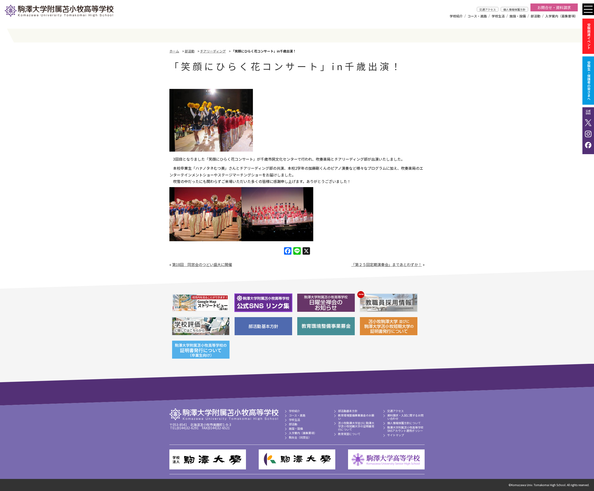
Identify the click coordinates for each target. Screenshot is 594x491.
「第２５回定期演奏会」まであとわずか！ (386, 264)
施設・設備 (518, 16)
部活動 (535, 16)
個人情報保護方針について (404, 423)
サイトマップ (395, 435)
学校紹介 (456, 16)
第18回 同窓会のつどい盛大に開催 (202, 264)
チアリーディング (213, 51)
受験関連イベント (589, 36)
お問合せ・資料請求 (554, 7)
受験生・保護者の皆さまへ (589, 80)
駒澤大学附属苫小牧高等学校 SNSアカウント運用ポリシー (405, 428)
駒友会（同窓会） (300, 437)
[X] (306, 251)
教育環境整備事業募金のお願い (356, 416)
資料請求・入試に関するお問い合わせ (405, 416)
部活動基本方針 (348, 411)
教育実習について (349, 434)
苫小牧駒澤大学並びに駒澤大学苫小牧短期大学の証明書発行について (356, 426)
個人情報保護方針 (514, 9)
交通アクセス (487, 9)
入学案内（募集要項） (561, 16)
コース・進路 (477, 16)
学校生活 (498, 16)
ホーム (174, 51)
